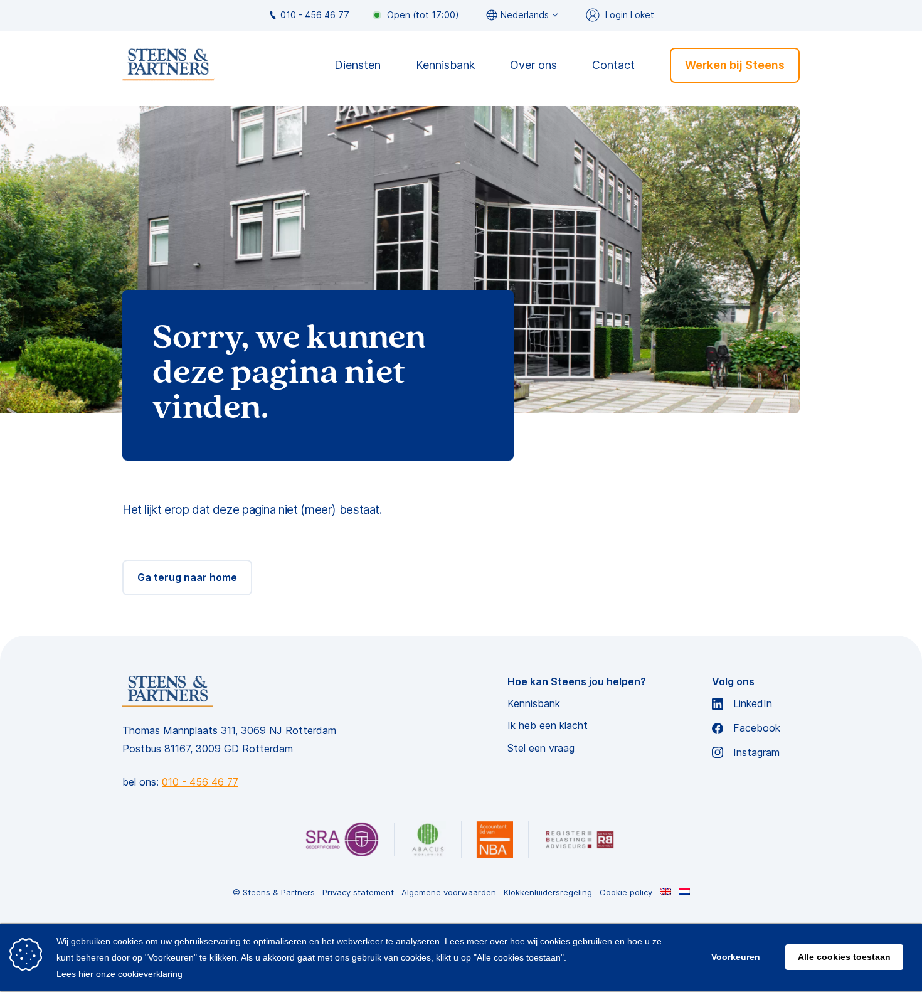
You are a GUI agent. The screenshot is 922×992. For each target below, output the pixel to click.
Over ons (533, 65)
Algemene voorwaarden (448, 892)
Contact (613, 65)
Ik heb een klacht (547, 726)
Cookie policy (626, 892)
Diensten (357, 65)
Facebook (756, 728)
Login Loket (629, 14)
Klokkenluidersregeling (548, 892)
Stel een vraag (541, 748)
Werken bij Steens (735, 64)
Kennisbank (445, 65)
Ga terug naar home (187, 577)
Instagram (756, 753)
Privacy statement (358, 892)
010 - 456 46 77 (314, 14)
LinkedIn (752, 704)
